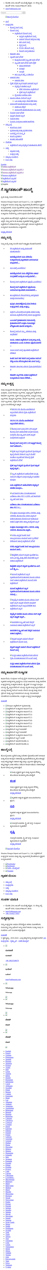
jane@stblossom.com (13, 9)
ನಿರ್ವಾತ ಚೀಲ (14, 119)
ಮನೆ (7, 22)
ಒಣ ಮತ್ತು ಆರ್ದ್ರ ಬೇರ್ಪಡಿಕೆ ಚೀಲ (26, 101)
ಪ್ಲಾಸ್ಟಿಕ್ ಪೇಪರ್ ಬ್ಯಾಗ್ (17, 116)
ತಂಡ (13, 780)
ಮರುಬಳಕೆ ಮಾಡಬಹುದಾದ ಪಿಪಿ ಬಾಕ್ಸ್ (27, 110)
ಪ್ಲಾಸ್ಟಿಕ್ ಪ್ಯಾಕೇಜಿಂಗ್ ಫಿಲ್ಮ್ (27, 36)
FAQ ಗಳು (9, 160)
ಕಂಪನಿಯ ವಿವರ (15, 127)
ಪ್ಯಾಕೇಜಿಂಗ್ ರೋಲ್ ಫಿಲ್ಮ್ (23, 33)
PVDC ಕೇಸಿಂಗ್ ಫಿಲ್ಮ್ (26, 48)
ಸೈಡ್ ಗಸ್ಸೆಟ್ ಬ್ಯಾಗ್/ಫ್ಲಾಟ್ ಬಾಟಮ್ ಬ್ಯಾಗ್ (24, 83)
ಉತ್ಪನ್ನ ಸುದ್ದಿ (14, 154)
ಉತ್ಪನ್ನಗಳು (9, 24)
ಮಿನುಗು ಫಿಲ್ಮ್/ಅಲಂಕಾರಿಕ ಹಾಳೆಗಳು (22, 122)
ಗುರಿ (12, 806)
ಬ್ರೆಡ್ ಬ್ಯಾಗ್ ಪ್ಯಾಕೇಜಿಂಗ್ (27, 92)
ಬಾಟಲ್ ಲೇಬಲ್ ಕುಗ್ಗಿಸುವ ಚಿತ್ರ (29, 39)
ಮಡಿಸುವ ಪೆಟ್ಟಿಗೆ (20, 107)
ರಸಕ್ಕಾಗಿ (22, 69)
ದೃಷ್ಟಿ (12, 831)
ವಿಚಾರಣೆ (4, 935)
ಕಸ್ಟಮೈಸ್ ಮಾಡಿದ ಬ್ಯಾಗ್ (23, 86)
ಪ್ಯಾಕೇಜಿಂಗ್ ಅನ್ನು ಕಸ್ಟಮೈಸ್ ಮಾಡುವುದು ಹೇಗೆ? (26, 145)
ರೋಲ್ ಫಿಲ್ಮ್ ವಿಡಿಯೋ (27, 51)
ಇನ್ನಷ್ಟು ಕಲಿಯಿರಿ (6, 232)
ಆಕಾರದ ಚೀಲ (15, 77)
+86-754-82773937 (12, 913)
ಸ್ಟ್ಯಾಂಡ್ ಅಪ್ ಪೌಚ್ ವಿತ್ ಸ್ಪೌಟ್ (25, 63)
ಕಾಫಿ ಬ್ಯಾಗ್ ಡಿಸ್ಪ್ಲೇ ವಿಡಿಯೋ (24, 74)
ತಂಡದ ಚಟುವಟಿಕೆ (16, 139)
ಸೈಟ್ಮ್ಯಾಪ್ (13, 941)
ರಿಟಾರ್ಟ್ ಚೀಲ (15, 54)
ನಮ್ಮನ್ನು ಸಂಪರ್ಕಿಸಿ (11, 157)
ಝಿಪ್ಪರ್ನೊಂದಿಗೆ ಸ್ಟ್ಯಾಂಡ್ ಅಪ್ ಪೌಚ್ (27, 60)
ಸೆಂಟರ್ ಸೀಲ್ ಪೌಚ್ (17, 113)
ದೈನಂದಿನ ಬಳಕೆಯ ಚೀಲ (23, 95)
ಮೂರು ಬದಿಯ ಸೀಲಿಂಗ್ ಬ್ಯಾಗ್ (20, 98)
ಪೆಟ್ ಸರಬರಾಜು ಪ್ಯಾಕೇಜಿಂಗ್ (29, 89)
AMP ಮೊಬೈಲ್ (23, 941)
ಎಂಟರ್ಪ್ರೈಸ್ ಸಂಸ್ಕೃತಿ (17, 133)
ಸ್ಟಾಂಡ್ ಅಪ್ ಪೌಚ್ (16, 57)
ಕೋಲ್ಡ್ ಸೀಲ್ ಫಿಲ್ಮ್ (16, 27)
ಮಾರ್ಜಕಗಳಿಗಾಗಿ (24, 66)
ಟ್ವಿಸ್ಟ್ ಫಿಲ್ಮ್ (22, 45)
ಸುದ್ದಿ (7, 148)
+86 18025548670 (12, 961)
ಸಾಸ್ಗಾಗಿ (21, 72)
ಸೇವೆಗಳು (8, 142)
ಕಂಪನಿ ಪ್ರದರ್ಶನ (16, 136)
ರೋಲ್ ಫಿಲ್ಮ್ (14, 30)
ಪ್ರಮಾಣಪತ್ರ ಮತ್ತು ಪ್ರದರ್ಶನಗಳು (21, 130)
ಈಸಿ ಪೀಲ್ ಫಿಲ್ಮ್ (24, 42)
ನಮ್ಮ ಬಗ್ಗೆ (8, 124)
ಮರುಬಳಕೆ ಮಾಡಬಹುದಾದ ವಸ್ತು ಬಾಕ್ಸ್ (23, 104)
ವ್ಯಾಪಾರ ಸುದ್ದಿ (14, 151)
